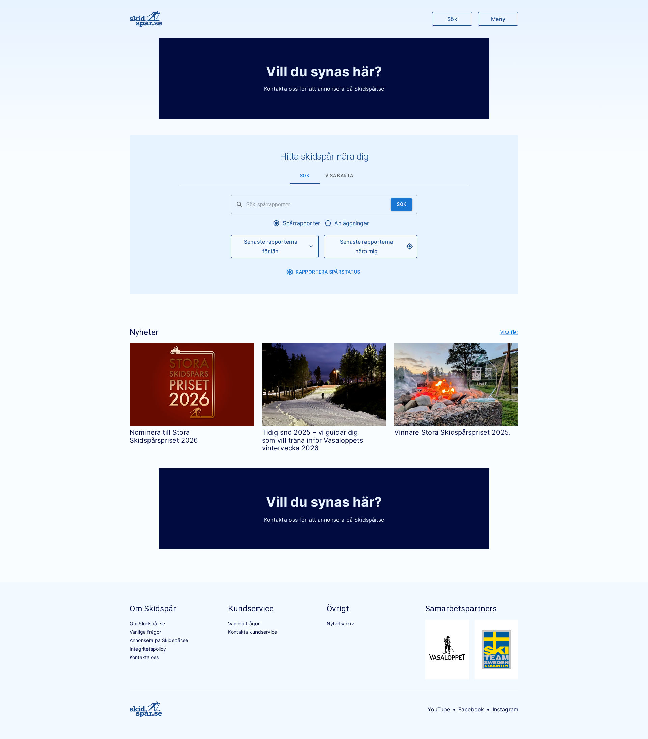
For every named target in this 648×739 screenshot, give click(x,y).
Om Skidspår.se (147, 623)
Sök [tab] (304, 175)
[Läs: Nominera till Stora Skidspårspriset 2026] (192, 384)
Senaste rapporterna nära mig (366, 246)
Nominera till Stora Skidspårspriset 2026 (164, 436)
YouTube (439, 709)
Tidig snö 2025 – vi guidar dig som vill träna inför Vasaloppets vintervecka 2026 (312, 440)
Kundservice (251, 608)
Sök (452, 19)
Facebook (471, 709)
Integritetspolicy (148, 649)
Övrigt (338, 608)
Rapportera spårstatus (328, 272)
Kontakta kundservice (252, 632)
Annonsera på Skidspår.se (159, 640)
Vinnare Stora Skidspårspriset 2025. (452, 432)
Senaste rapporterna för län (270, 246)
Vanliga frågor (145, 632)
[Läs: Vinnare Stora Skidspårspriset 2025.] (456, 384)
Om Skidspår (153, 608)
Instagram (505, 709)
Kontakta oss (144, 657)
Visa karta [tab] (339, 175)
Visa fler (509, 332)
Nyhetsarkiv (340, 623)
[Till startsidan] (146, 19)
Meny (498, 19)
